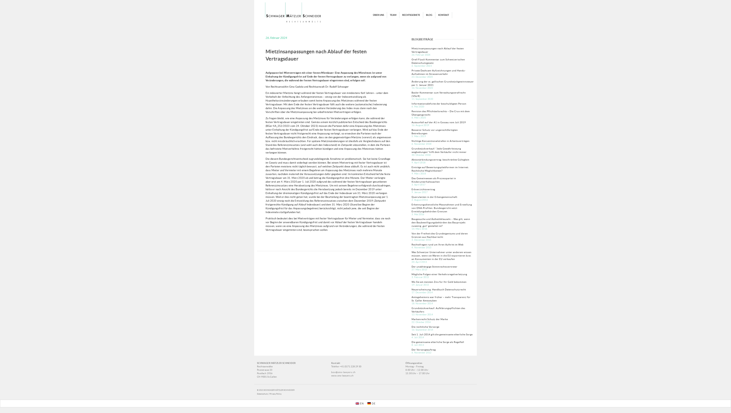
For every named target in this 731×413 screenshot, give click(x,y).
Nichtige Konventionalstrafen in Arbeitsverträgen (441, 141)
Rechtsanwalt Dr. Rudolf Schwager (329, 86)
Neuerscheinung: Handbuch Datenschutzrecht (439, 289)
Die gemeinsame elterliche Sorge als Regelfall (438, 342)
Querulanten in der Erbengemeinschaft (434, 197)
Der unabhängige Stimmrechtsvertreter (434, 266)
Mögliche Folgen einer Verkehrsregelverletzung (439, 274)
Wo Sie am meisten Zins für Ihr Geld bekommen (439, 282)
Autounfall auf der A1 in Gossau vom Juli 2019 (439, 122)
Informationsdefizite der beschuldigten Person (439, 103)
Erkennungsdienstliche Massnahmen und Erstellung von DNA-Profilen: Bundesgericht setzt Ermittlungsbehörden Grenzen (442, 208)
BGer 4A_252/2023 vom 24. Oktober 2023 (291, 126)
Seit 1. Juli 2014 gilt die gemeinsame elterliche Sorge (442, 334)
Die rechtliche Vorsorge (425, 327)
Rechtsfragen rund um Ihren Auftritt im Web (438, 244)
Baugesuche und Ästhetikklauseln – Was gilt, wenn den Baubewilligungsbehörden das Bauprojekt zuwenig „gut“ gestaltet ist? (441, 222)
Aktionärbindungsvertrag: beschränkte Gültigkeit (440, 159)
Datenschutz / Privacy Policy (269, 394)
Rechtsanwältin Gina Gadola (287, 86)
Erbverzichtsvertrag (423, 189)
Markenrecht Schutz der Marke (430, 319)
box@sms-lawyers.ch (343, 372)
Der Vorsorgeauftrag (424, 349)
